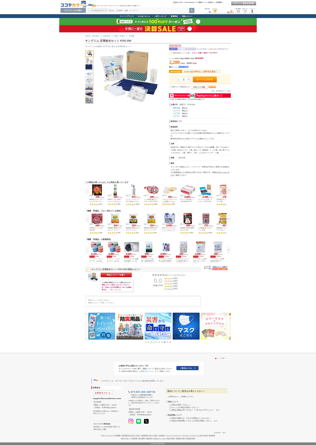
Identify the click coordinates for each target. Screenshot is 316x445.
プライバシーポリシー (173, 435)
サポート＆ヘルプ (107, 435)
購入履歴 (142, 438)
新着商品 (174, 16)
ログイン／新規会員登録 (244, 3)
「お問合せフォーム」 (146, 371)
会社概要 (117, 435)
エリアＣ (176, 116)
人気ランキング (160, 16)
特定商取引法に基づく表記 (130, 435)
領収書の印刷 (180, 438)
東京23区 (176, 108)
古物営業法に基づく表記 (149, 435)
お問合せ (211, 2)
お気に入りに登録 (199, 87)
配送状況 (149, 438)
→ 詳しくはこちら (115, 289)
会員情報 (134, 438)
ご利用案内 (218, 2)
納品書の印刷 (190, 438)
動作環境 (212, 435)
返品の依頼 (170, 438)
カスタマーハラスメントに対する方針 (195, 435)
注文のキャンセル (159, 438)
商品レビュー (187, 16)
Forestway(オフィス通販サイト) (196, 2)
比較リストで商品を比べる (181, 87)
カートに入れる (205, 79)
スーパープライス (127, 16)
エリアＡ (176, 111)
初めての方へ (179, 2)
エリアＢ (176, 113)
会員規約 (162, 435)
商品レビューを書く (116, 275)
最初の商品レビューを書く (182, 53)
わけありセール (144, 16)
